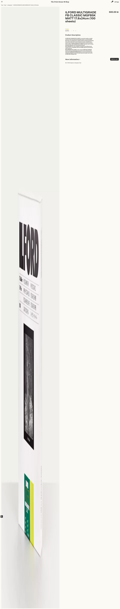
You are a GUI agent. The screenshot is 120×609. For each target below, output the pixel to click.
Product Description (73, 35)
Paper (5, 5)
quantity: (67, 30)
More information (72, 59)
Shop (2, 5)
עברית (116, 2)
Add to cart (114, 59)
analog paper (9, 5)
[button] (111, 2)
